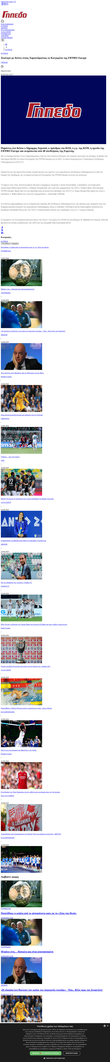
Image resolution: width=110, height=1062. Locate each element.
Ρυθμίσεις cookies (61, 1049)
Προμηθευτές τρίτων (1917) (53, 1038)
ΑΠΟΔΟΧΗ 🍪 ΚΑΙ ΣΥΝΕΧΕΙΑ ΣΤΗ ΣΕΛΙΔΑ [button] (45, 1053)
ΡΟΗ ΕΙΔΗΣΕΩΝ (7, 24)
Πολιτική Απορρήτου (74, 1049)
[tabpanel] (55, 559)
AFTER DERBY (7, 38)
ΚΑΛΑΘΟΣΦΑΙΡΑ (8, 30)
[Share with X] (2, 230)
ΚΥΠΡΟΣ (4, 26)
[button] (55, 1058)
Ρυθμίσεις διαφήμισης (58, 1046)
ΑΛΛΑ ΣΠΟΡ (6, 32)
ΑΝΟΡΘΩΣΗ (6, 947)
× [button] (107, 1026)
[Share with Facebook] (2, 227)
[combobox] (105, 1026)
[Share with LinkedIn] (2, 232)
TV (15, 2)
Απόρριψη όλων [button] (72, 1053)
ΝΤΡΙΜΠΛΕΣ (6, 34)
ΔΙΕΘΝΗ (4, 28)
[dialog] (55, 1042)
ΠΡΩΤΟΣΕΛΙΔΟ (7, 2)
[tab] (6, 243)
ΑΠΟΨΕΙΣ (5, 36)
